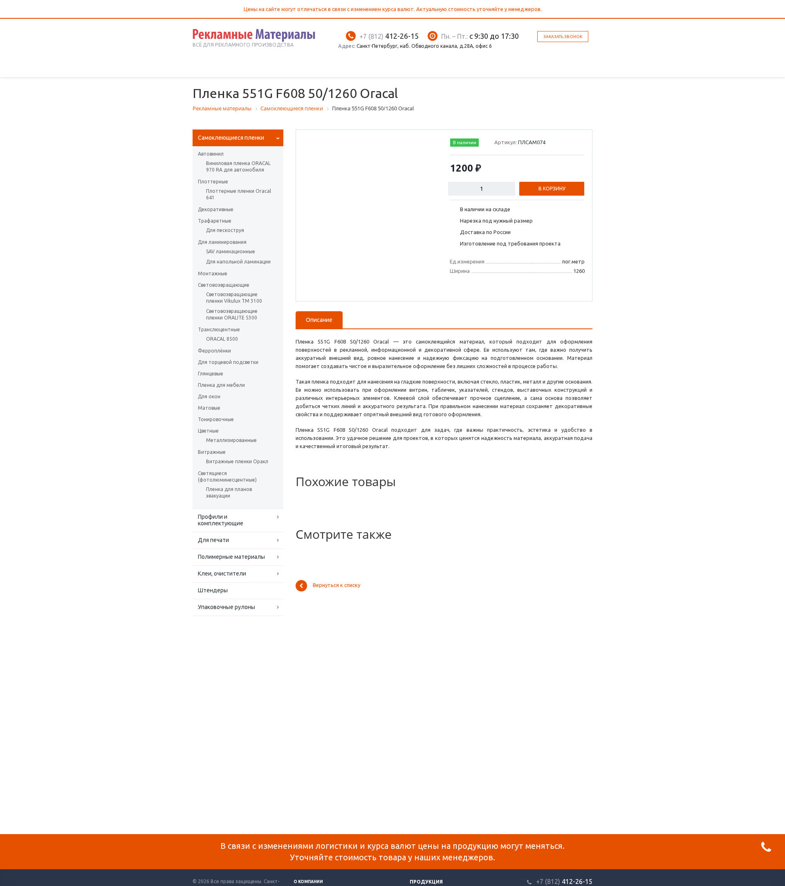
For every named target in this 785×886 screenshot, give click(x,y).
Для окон (209, 396)
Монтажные (212, 273)
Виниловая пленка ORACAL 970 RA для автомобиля (238, 166)
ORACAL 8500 (222, 338)
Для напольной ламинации (238, 261)
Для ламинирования (222, 242)
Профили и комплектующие (220, 520)
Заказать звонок (562, 36)
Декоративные (215, 209)
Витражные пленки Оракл (237, 461)
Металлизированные (231, 440)
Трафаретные (214, 220)
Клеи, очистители (222, 573)
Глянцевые (210, 373)
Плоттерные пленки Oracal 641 (238, 194)
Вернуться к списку (336, 585)
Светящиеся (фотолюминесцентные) (227, 476)
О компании (308, 881)
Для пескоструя (225, 230)
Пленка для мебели (221, 385)
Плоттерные (213, 181)
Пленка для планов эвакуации (229, 492)
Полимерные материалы (231, 556)
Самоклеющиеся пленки (231, 137)
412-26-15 (389, 36)
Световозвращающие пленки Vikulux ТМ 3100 (234, 298)
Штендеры (213, 590)
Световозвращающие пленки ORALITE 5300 (232, 314)
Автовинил (211, 153)
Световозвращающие (223, 285)
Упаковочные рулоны (226, 607)
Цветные (208, 430)
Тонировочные (216, 419)
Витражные (212, 452)
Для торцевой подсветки (228, 362)
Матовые (209, 408)
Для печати (213, 540)
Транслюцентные (219, 329)
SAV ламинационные (230, 251)
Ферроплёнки (214, 350)
